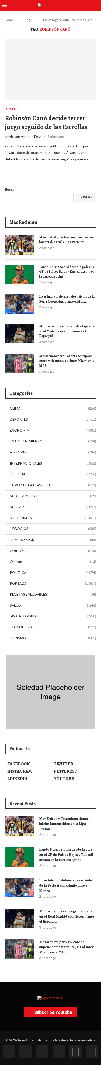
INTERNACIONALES (53, 463)
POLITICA (53, 572)
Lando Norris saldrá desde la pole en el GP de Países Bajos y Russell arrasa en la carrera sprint (67, 272)
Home (9, 20)
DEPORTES (53, 419)
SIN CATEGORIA (53, 616)
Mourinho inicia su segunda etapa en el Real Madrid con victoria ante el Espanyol (67, 331)
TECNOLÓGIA (53, 627)
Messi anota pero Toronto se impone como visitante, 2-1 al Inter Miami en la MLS (66, 361)
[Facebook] (9, 1051)
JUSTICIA (53, 474)
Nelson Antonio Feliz (25, 137)
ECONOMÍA (53, 430)
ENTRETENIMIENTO (53, 441)
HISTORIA (53, 452)
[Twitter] (25, 1051)
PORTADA (53, 583)
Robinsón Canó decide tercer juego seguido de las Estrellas (46, 122)
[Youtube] (59, 1051)
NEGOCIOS (53, 528)
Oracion (53, 561)
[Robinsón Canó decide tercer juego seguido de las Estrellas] (50, 69)
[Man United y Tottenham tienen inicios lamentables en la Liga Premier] (19, 245)
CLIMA (53, 408)
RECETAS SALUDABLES (53, 594)
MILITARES (53, 507)
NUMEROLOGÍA (53, 540)
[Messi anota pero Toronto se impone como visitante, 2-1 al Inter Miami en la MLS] (19, 363)
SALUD (53, 605)
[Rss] (75, 1051)
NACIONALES (53, 518)
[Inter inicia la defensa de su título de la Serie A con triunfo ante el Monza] (19, 304)
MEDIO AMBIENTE (53, 496)
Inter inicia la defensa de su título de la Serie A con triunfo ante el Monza (67, 299)
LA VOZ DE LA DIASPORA (53, 485)
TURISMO (53, 638)
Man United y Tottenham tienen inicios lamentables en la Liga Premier (67, 240)
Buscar (10, 189)
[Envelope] (92, 1051)
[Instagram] (42, 1051)
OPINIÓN (53, 551)
